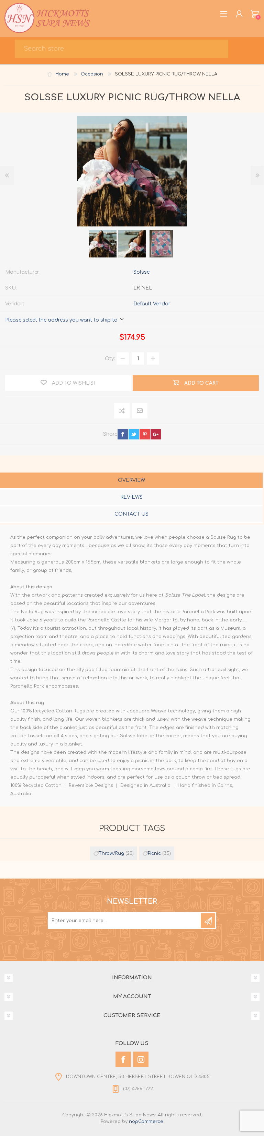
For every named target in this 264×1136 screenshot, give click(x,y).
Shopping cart (254, 13)
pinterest (145, 434)
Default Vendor (151, 303)
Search (245, 50)
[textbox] (121, 49)
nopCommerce (146, 1121)
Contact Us (131, 514)
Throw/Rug (111, 853)
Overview (131, 480)
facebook (123, 434)
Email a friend (140, 411)
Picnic (154, 853)
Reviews (131, 497)
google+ (156, 434)
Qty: (110, 358)
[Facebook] (123, 1059)
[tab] (131, 481)
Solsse (141, 272)
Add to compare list (122, 411)
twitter (134, 434)
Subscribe (208, 920)
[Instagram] (140, 1059)
